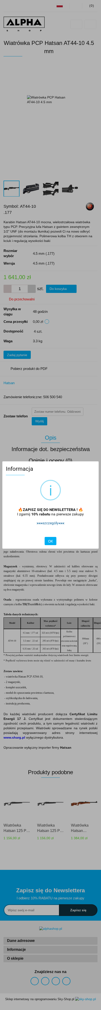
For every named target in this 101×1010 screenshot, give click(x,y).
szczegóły (50, 523)
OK (50, 541)
